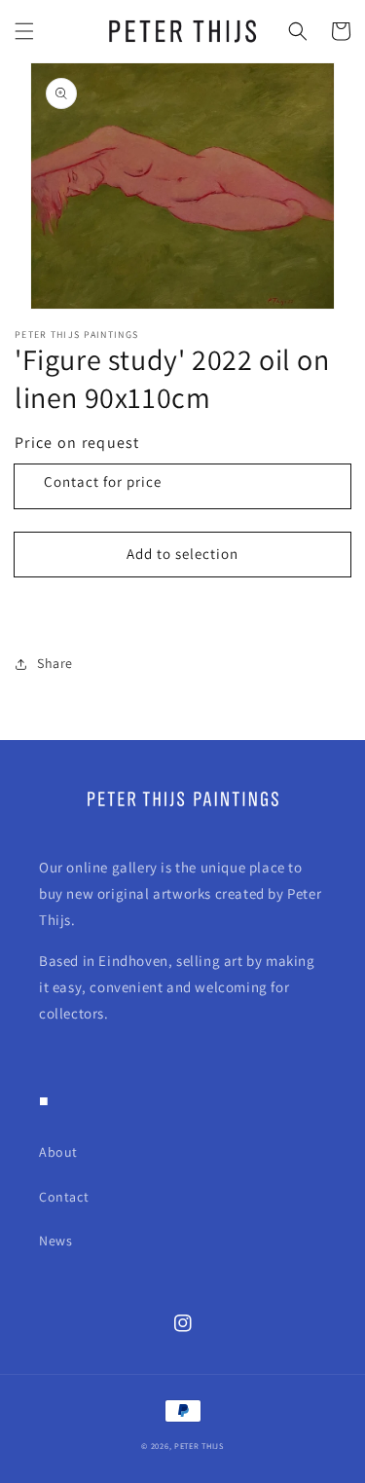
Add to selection (182, 553)
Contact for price (103, 481)
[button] (24, 31)
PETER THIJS (199, 1445)
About (58, 1152)
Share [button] (55, 663)
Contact (64, 1196)
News (55, 1240)
